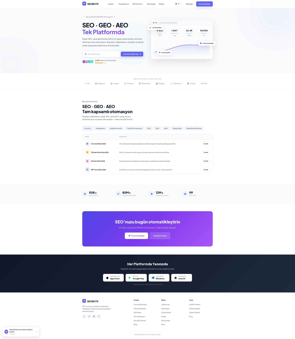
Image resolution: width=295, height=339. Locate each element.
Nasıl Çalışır (151, 4)
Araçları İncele (159, 235)
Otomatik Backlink (140, 304)
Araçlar (110, 4)
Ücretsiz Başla (204, 4)
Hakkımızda (165, 304)
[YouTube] (94, 316)
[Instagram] (99, 316)
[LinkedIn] (89, 316)
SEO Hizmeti (137, 4)
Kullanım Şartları (194, 309)
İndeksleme (100, 128)
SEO (149, 128)
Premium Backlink (140, 309)
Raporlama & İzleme (194, 128)
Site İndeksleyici (139, 316)
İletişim (161, 4)
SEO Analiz (137, 312)
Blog (135, 324)
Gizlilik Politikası (194, 304)
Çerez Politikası (194, 312)
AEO (166, 128)
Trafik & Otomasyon (134, 128)
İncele (206, 144)
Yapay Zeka (177, 128)
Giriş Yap (189, 4)
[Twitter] (84, 316)
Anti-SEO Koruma (140, 320)
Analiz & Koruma (116, 128)
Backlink (87, 128)
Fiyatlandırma (124, 4)
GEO (157, 128)
